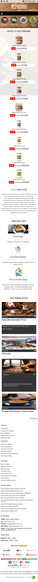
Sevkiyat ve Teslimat (7, 431)
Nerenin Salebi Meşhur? (8, 480)
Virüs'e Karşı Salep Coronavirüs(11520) (13, 508)
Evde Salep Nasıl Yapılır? (9, 475)
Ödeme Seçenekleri (7, 435)
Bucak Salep (5, 478)
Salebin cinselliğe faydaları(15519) (12, 504)
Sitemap (12, 567)
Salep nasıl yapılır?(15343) (9, 506)
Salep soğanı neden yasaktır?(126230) (13, 488)
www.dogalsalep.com (16, 526)
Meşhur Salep (5, 469)
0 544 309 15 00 (29, 1)
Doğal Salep (25, 567)
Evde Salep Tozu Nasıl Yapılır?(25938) (13, 495)
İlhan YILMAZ (29, 577)
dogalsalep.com (31, 210)
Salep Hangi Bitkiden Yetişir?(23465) (12, 498)
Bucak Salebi (5, 464)
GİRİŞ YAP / (20, 10)
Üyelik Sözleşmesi (7, 444)
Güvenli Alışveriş (6, 451)
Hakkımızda (4, 428)
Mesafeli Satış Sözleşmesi (9, 453)
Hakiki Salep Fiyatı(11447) (9, 511)
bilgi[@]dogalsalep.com (14, 524)
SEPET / (33, 10)
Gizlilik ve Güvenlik (7, 449)
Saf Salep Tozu (5, 471)
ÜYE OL (25, 10)
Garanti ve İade (5, 438)
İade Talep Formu (6, 456)
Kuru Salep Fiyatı (6, 473)
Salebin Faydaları (6, 466)
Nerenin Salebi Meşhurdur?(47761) (12, 491)
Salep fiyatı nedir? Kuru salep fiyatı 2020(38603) (16, 493)
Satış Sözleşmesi (6, 446)
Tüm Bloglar (33, 418)
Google (18, 567)
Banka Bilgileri (5, 433)
